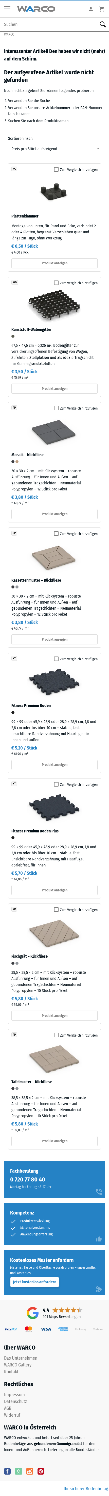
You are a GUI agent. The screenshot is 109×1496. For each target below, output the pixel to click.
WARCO (9, 34)
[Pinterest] (41, 1471)
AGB (7, 1408)
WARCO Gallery (17, 1365)
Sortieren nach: (20, 138)
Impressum (14, 1394)
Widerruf (12, 1415)
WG (15, 282)
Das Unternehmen (20, 1358)
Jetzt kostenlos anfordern (34, 1282)
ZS (14, 169)
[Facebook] (7, 1471)
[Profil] (91, 9)
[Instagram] (30, 1471)
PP (14, 408)
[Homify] (18, 1471)
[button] (9, 9)
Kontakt (11, 1372)
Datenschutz (15, 1401)
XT (14, 658)
